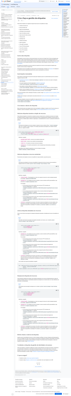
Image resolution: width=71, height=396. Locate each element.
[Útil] (57, 15)
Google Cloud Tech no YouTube (62, 387)
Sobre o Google (17, 391)
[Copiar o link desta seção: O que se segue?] (28, 355)
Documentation (23, 15)
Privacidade (23, 391)
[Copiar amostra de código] (58, 130)
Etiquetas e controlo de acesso (31, 359)
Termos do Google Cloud (36, 391)
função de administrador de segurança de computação (42, 100)
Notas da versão (31, 384)
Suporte (30, 382)
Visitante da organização (40, 83)
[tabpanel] (38, 137)
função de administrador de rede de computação (50, 99)
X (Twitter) (59, 384)
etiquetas (51, 68)
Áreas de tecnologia (17, 1)
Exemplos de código (46, 384)
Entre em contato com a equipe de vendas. (21, 386)
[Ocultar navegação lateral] (12, 394)
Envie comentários (54, 18)
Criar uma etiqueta (40, 109)
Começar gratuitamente (64, 4)
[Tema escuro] (56, 130)
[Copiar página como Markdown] (22, 20)
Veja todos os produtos (19, 381)
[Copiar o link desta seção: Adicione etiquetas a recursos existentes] (42, 154)
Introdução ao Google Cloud (47, 382)
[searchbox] (7, 10)
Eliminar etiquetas (30, 341)
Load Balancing (14, 4)
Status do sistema (32, 386)
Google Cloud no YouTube (61, 386)
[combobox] (44, 1)
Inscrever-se (58, 393)
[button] (7, 27)
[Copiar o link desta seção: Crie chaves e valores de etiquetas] (38, 105)
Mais (25, 1)
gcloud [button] (19, 122)
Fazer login (68, 1)
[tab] (19, 122)
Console (52, 1)
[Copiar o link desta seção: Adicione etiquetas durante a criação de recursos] (47, 113)
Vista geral (3, 6)
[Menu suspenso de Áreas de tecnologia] (22, 1)
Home (18, 15)
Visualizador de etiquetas (24, 79)
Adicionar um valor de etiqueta (49, 109)
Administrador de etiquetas (42, 86)
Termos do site (28, 391)
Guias (8, 6)
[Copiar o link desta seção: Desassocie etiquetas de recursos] (38, 276)
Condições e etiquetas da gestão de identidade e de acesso (43, 351)
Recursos (18, 6)
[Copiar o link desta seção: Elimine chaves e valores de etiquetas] (40, 334)
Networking (6, 4)
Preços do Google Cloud (19, 382)
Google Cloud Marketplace (19, 384)
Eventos (58, 382)
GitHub (44, 381)
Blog (58, 381)
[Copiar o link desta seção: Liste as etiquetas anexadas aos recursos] (42, 210)
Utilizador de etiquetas (38, 89)
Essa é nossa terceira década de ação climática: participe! (50, 391)
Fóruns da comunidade (33, 381)
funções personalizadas (45, 95)
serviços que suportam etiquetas (33, 358)
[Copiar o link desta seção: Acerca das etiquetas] (31, 55)
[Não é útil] (58, 15)
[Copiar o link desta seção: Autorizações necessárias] (33, 74)
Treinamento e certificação (47, 387)
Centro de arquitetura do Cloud (48, 386)
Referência (13, 6)
